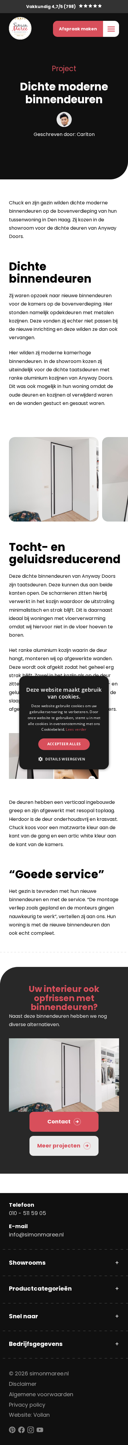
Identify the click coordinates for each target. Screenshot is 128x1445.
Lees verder (76, 729)
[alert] (64, 722)
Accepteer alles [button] (64, 743)
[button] (64, 759)
